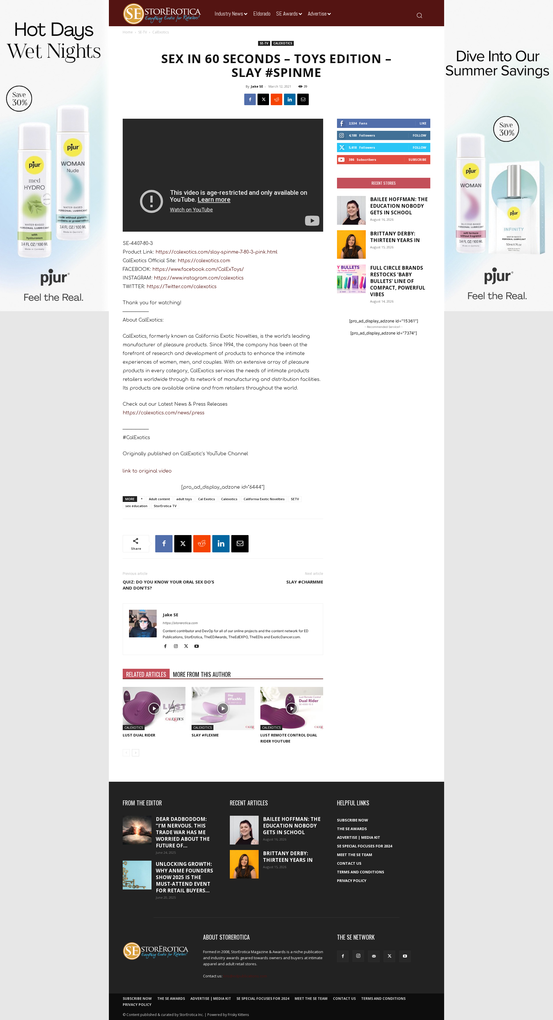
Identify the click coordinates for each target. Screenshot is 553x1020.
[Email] (303, 99)
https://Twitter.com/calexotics (182, 286)
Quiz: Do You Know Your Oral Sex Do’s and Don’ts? (168, 585)
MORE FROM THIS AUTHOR (202, 674)
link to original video (147, 471)
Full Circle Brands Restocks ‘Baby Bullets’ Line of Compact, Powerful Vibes (397, 281)
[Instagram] (178, 646)
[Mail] (374, 956)
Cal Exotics (206, 499)
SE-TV (142, 32)
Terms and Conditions (360, 871)
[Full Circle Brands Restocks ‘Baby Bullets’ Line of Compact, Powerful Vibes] (351, 279)
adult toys (184, 499)
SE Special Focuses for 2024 (364, 846)
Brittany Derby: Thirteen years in (395, 236)
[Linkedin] (290, 99)
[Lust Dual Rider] (154, 708)
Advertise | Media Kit (358, 837)
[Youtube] (198, 646)
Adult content (159, 499)
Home (128, 32)
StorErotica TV (165, 506)
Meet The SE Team (354, 854)
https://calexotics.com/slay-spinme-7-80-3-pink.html (216, 252)
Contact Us (349, 863)
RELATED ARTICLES (146, 674)
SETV (295, 499)
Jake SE (257, 86)
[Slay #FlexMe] (223, 708)
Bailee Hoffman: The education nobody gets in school (399, 206)
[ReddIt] (276, 99)
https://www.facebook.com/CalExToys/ (198, 269)
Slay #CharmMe (304, 582)
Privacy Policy (351, 880)
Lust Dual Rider (139, 735)
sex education (136, 506)
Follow (419, 135)
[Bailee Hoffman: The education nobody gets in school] (351, 210)
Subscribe (417, 159)
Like (423, 123)
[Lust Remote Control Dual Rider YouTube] (291, 708)
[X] (263, 99)
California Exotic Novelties (264, 499)
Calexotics (229, 499)
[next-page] (135, 752)
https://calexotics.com (204, 260)
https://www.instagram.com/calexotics (199, 278)
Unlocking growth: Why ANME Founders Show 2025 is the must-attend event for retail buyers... (184, 877)
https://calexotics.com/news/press (163, 412)
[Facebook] (250, 99)
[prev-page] (126, 752)
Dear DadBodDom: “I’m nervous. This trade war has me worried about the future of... (183, 832)
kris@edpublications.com (245, 976)
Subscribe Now (352, 820)
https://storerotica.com (180, 623)
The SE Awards (352, 828)
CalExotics (282, 43)
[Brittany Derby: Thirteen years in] (351, 244)
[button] (419, 15)
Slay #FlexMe (205, 735)
